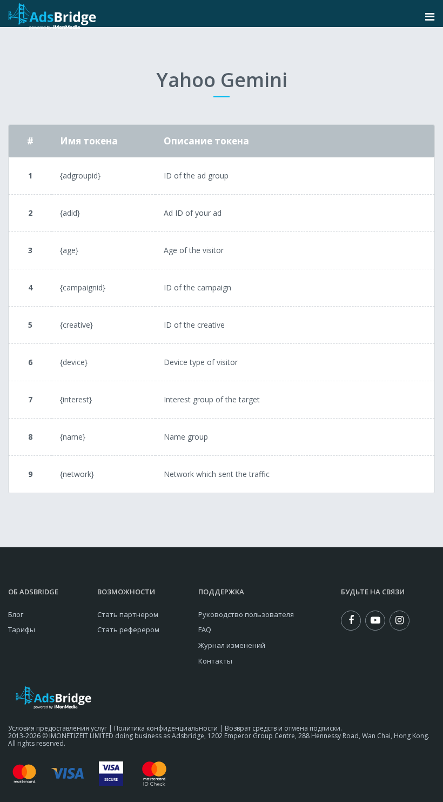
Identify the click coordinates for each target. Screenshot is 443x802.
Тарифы (21, 629)
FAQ (204, 629)
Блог (15, 614)
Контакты (215, 661)
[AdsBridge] (52, 16)
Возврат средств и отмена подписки (282, 728)
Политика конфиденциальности (166, 728)
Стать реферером (128, 629)
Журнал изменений (231, 645)
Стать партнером (127, 614)
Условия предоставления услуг (57, 728)
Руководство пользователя (246, 614)
